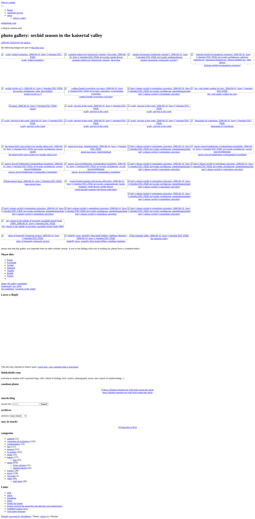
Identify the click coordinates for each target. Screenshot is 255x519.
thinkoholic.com (8, 23)
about (9, 15)
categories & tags (15, 13)
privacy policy (19, 18)
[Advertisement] (127, 78)
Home (10, 10)
